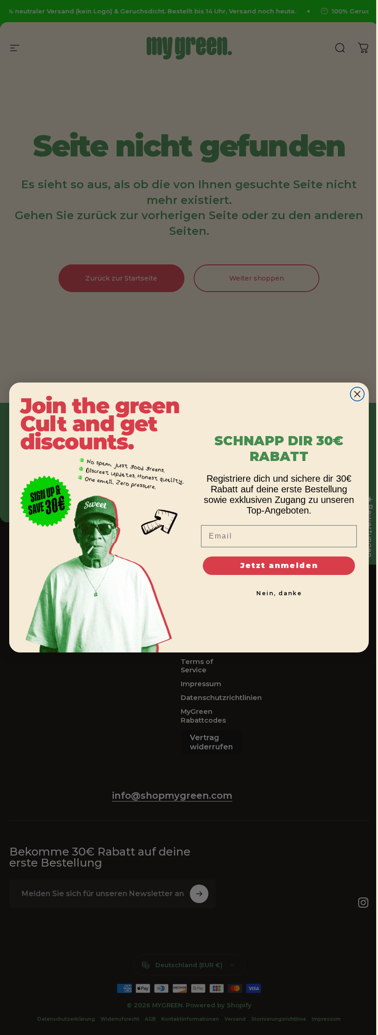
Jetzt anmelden (279, 565)
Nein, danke (279, 593)
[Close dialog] (357, 394)
